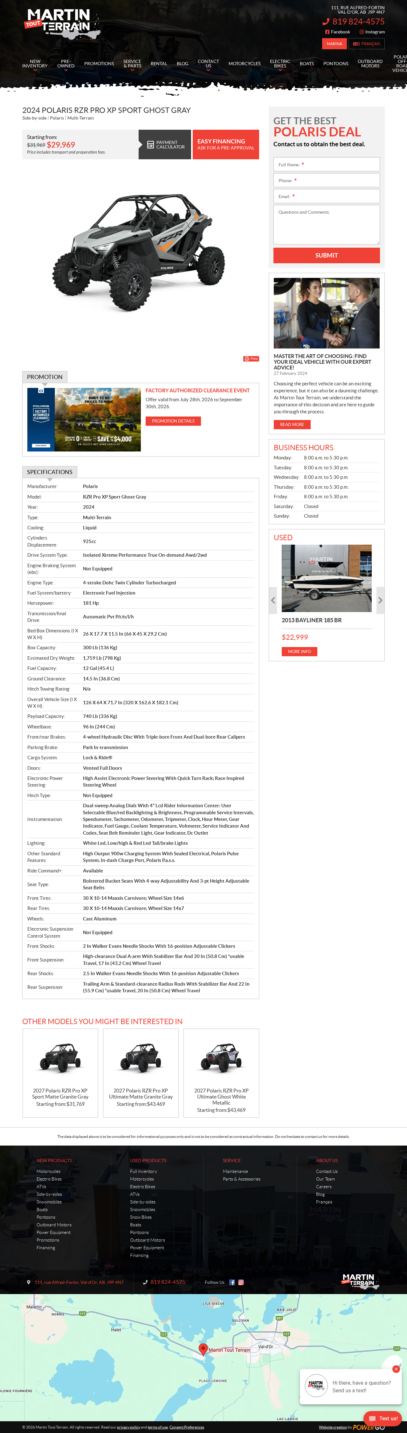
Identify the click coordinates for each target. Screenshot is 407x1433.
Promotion (45, 377)
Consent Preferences (186, 1427)
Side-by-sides (49, 1194)
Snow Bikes (141, 1217)
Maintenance (235, 1171)
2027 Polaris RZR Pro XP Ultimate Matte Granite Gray (141, 1093)
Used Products (148, 1160)
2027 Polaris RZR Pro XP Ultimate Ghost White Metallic (221, 1097)
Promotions (48, 1240)
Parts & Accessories (241, 1179)
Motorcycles (48, 1171)
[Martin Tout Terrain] (62, 24)
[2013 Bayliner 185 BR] (327, 578)
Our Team (325, 1179)
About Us (327, 1160)
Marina (334, 44)
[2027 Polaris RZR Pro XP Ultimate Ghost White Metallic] (221, 1058)
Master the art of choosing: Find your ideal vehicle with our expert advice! (322, 361)
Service (232, 1160)
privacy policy (128, 1427)
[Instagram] (241, 1282)
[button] (273, 600)
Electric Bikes (49, 1179)
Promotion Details (173, 421)
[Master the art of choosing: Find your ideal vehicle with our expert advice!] (327, 313)
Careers (324, 1186)
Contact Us (327, 1171)
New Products (54, 1160)
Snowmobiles (49, 1201)
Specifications (49, 472)
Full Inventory (143, 1171)
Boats (42, 1209)
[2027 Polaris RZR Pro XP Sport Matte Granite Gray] (60, 1058)
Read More (292, 424)
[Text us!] (382, 1420)
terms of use (158, 1427)
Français (371, 44)
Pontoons (46, 1217)
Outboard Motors (54, 1224)
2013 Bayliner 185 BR (312, 620)
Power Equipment (54, 1232)
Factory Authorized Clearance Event (198, 390)
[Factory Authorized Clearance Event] (84, 420)
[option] (326, 600)
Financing (46, 1247)
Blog (320, 1194)
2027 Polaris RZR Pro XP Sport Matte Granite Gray (60, 1093)
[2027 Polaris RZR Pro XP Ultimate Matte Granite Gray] (141, 1058)
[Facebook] (232, 1282)
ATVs (41, 1186)
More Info (299, 651)
